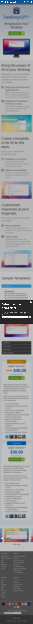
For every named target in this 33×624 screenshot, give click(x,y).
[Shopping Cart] (28, 2)
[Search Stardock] (31, 2)
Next (31, 538)
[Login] (25, 2)
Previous (2, 538)
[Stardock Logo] (10, 2)
